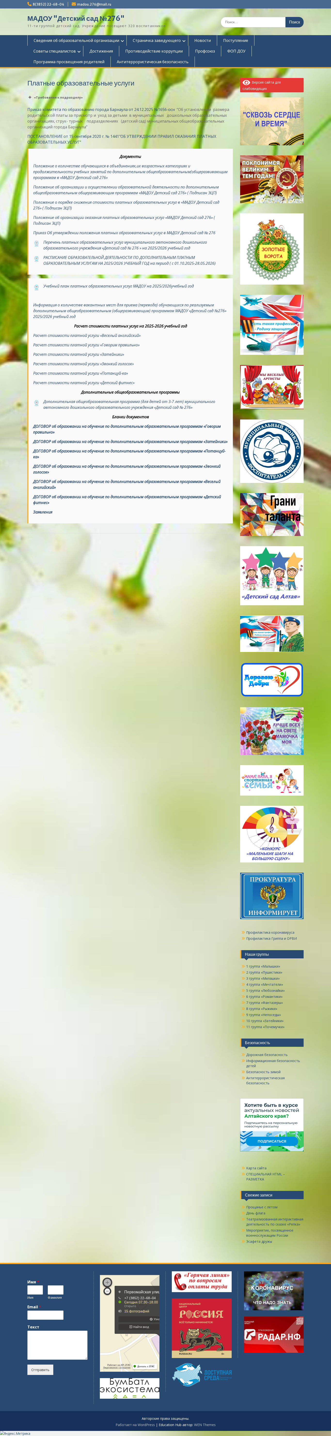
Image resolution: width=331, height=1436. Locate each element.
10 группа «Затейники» (265, 1020)
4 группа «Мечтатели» (264, 984)
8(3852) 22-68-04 (48, 4)
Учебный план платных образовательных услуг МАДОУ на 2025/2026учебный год (118, 286)
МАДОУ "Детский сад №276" (76, 18)
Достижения (101, 51)
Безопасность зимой (263, 1072)
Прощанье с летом (261, 1207)
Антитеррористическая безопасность (153, 61)
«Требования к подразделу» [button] (58, 97)
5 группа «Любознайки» (265, 990)
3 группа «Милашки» (263, 978)
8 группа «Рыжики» (261, 1008)
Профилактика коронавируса (270, 932)
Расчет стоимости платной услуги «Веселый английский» (87, 335)
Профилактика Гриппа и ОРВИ (271, 938)
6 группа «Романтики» (264, 996)
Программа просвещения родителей (68, 61)
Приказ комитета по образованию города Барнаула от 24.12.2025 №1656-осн (101, 109)
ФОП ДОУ (236, 51)
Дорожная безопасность (267, 1054)
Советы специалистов (54, 51)
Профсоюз (205, 51)
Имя (33, 1282)
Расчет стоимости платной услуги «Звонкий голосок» (83, 363)
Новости (202, 40)
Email (34, 1307)
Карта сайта (256, 1168)
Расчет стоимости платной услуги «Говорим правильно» (86, 345)
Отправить (40, 1369)
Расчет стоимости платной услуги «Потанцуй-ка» (80, 373)
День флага (255, 1213)
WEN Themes (205, 1424)
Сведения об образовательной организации (76, 40)
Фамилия (55, 1298)
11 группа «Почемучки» (265, 1027)
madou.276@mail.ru (94, 4)
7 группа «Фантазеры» (264, 1002)
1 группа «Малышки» (263, 966)
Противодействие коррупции (154, 51)
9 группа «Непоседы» (263, 1014)
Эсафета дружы (259, 1241)
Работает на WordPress (135, 1424)
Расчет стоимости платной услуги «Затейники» (78, 354)
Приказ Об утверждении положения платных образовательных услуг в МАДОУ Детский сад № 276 (124, 232)
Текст (33, 1327)
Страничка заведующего (157, 40)
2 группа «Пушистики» (264, 972)
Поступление (235, 40)
